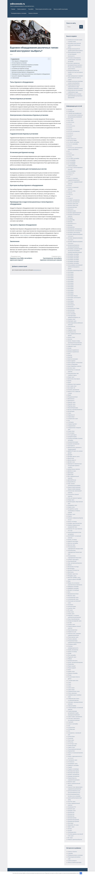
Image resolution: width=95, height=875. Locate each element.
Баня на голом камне (73, 359)
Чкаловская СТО (72, 807)
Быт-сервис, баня (72, 386)
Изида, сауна (71, 499)
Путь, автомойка (72, 655)
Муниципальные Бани (73, 593)
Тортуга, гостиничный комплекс (75, 752)
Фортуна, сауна (71, 781)
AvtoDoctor (70, 133)
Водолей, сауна (71, 402)
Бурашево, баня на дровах (74, 384)
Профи (69, 653)
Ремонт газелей (71, 666)
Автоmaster (70, 209)
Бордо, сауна (71, 377)
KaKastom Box (71, 172)
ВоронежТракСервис (73, 407)
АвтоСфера (71, 301)
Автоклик (70, 225)
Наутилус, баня (71, 608)
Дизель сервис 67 (72, 460)
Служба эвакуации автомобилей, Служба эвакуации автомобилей (73, 713)
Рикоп (69, 669)
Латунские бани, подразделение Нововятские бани (75, 552)
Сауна (69, 682)
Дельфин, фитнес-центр (73, 456)
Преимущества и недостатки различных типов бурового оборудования (31, 74)
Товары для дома (72, 745)
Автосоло (70, 299)
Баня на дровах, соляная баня (75, 362)
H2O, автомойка (71, 160)
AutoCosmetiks (71, 126)
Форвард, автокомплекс (73, 776)
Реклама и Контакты (72, 660)
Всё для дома (71, 411)
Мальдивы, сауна (72, 575)
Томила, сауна (71, 747)
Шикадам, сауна (72, 810)
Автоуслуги (70, 306)
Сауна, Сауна (71, 687)
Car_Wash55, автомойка (73, 142)
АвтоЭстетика (71, 312)
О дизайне (30, 9)
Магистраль (71, 572)
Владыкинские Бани (73, 396)
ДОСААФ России (72, 480)
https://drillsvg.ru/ (25, 235)
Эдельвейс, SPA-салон (73, 825)
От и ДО (70, 622)
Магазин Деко (71, 568)
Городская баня (71, 425)
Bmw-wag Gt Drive (72, 138)
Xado (69, 196)
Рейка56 (70, 658)
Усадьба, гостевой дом (73, 769)
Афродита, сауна (72, 346)
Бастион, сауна (71, 368)
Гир (69, 420)
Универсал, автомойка (73, 765)
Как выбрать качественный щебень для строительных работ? (74, 45)
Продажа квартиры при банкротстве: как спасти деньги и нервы (75, 72)
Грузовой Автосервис (73, 442)
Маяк (69, 581)
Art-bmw (70, 124)
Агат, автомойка (72, 313)
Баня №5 (70, 357)
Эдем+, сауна (71, 826)
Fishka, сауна (71, 154)
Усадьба (70, 767)
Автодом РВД (71, 219)
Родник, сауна (71, 671)
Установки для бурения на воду (20, 68)
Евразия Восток (71, 481)
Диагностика (71, 458)
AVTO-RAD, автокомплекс (74, 131)
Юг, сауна (70, 837)
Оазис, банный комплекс (74, 619)
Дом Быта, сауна (72, 471)
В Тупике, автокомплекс (73, 389)
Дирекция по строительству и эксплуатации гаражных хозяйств (75, 465)
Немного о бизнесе (33, 13)
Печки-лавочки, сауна (73, 637)
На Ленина (70, 604)
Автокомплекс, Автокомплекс (75, 228)
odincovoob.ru (17, 3)
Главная (13, 9)
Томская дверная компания (74, 749)
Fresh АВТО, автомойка (73, 158)
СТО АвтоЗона (71, 727)
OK (80, 873)
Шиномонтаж (71, 812)
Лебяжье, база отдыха (73, 559)
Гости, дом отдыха (72, 434)
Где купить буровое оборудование (21, 76)
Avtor (11, 54)
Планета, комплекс (72, 639)
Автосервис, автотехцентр (74, 297)
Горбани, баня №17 (72, 424)
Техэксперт (70, 738)
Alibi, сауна (70, 118)
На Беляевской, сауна (73, 597)
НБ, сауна (70, 610)
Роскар (69, 675)
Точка (69, 754)
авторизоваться (37, 270)
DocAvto (70, 153)
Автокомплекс (71, 227)
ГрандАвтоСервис (72, 436)
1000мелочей (71, 111)
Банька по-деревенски (73, 350)
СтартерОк (70, 722)
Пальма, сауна (71, 624)
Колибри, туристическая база (75, 523)
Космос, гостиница (72, 539)
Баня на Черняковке (73, 364)
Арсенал (70, 339)
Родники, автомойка (72, 673)
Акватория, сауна (72, 321)
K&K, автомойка (71, 171)
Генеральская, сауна (73, 418)
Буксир (69, 380)
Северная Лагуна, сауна (74, 691)
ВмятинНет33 (71, 398)
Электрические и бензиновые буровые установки (25, 64)
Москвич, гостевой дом (73, 590)
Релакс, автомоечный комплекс (75, 662)
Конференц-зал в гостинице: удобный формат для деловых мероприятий (75, 95)
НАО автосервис (72, 606)
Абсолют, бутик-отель (73, 203)
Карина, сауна (71, 507)
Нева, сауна (71, 611)
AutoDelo (70, 127)
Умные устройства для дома (61, 9)
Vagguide (70, 192)
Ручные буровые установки (19, 63)
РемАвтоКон (71, 664)
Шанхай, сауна (71, 808)
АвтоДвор (70, 218)
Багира (69, 348)
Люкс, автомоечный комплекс (75, 563)
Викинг (69, 395)
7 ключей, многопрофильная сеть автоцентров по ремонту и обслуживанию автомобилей (75, 115)
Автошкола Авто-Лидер (73, 308)
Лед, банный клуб (72, 561)
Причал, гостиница (72, 651)
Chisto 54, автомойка (73, 144)
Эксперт (70, 828)
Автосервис (71, 272)
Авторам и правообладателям (75, 270)
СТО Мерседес (71, 729)
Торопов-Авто (71, 751)
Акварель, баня (71, 319)
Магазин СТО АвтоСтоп (73, 570)
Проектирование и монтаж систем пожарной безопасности (74, 54)
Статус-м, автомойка (73, 723)
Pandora (70, 185)
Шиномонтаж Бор (72, 817)
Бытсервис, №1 (71, 387)
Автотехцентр (71, 304)
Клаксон (70, 516)
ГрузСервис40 (71, 445)
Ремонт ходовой (72, 667)
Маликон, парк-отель (73, 573)
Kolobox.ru (70, 174)
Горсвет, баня (71, 431)
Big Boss (70, 136)
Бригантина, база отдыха (74, 378)
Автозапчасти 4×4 (72, 223)
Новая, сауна (71, 613)
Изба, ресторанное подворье (75, 498)
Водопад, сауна (71, 406)
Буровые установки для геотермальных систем (24, 70)
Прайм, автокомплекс (73, 649)
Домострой (70, 474)
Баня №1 (70, 355)
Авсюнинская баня (72, 207)
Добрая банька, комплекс (74, 469)
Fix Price (70, 156)
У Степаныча (71, 761)
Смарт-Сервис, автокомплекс (75, 716)
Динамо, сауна (71, 461)
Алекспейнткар (71, 326)
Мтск (69, 592)
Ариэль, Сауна (71, 337)
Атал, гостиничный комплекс (74, 344)
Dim (69, 151)
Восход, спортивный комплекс (75, 409)
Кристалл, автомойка (73, 543)
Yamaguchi (70, 198)
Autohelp (70, 129)
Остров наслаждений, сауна (74, 620)
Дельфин (70, 454)
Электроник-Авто (72, 832)
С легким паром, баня (73, 680)
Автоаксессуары (72, 210)
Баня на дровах (71, 360)
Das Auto (70, 145)
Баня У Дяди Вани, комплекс (74, 366)
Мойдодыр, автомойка (73, 586)
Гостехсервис (71, 433)
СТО (69, 725)
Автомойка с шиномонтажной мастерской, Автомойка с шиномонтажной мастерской (75, 250)
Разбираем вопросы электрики (18, 13)
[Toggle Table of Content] (48, 59)
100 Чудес (70, 109)
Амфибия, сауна (72, 330)
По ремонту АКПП (72, 644)
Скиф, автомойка (72, 705)
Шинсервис (70, 823)
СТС (69, 731)
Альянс (69, 328)
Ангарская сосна (72, 331)
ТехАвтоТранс (71, 736)
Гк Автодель (71, 422)
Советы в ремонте (21, 9)
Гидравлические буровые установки (21, 66)
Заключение (15, 77)
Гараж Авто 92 (71, 415)
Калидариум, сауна (72, 505)
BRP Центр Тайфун (72, 140)
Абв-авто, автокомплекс (73, 201)
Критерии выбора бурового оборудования (23, 72)
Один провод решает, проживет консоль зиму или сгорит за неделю (75, 77)
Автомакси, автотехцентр (74, 232)
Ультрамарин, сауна (72, 763)
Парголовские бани (72, 629)
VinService (70, 194)
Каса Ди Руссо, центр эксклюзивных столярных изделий (74, 510)
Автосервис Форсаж (73, 295)
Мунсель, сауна (71, 595)
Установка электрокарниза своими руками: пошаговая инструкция (74, 59)
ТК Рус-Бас (70, 741)
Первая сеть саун (72, 631)
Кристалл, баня (71, 545)
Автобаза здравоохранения (74, 212)
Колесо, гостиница (72, 521)
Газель (69, 413)
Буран (69, 382)
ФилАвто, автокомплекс (73, 774)
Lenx (69, 176)
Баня (69, 353)
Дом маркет (70, 472)
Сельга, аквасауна (72, 693)
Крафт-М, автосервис (73, 541)
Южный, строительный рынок (75, 839)
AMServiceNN (71, 122)
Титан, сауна (71, 740)
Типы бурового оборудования (20, 61)
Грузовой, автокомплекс (73, 443)
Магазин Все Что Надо (73, 566)
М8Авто (70, 564)
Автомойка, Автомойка (73, 254)
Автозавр (70, 221)
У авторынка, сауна (72, 760)
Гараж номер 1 (71, 416)
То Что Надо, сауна (72, 743)
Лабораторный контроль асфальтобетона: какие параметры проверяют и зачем (75, 86)
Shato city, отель (71, 191)
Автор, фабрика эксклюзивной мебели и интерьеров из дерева (75, 266)
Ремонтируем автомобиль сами (43, 9)
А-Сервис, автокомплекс (74, 200)
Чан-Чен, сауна (71, 801)
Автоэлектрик (71, 310)
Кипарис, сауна (71, 514)
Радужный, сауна (72, 657)
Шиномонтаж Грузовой (73, 819)
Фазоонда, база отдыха (73, 770)
